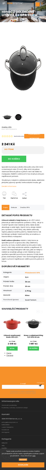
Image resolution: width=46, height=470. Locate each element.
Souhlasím (23, 465)
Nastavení (23, 459)
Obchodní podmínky (9, 405)
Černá (8, 353)
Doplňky (4, 448)
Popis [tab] (5, 207)
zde (34, 456)
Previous (38, 311)
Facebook (5, 430)
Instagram (5, 432)
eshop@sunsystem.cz (10, 422)
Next (41, 311)
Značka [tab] (25, 207)
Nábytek (4, 443)
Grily (3, 445)
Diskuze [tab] (14, 207)
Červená (9, 355)
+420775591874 (7, 427)
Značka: (6, 127)
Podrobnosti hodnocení (34, 136)
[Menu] (4, 3)
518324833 (5, 425)
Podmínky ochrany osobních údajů (15, 408)
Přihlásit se (40, 385)
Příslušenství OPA (32, 273)
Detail (12, 348)
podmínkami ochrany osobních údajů (23, 393)
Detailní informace (9, 186)
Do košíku (14, 159)
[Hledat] (33, 3)
